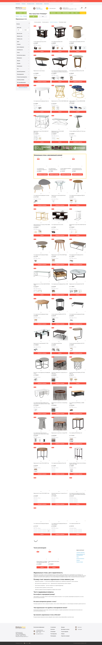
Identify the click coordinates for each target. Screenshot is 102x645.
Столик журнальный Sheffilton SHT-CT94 (77, 41)
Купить (42, 51)
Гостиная (26, 12)
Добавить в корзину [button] (42, 81)
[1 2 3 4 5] (42, 186)
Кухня (20, 12)
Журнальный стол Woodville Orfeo (75, 613)
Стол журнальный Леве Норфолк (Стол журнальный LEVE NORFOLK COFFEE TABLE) (42, 403)
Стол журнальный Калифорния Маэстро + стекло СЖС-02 (59, 524)
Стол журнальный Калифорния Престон (41, 101)
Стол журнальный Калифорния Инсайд (76, 314)
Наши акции (46, 3)
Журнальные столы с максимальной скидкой (48, 155)
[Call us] (47, 8)
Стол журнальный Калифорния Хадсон (76, 583)
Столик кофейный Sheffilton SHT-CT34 (58, 314)
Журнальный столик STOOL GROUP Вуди (59, 254)
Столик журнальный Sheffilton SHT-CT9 (41, 613)
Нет (43, 16)
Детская (59, 12)
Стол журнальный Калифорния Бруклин (41, 523)
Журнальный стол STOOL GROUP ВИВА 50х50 (59, 101)
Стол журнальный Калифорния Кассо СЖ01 (59, 283)
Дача (72, 12)
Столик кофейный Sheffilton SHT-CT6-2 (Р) (65, 169)
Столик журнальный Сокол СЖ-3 (40, 41)
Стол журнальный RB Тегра (56, 343)
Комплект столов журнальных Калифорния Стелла (42, 373)
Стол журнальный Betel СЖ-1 (74, 523)
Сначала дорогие (45, 22)
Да (33, 16)
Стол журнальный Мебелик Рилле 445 (58, 642)
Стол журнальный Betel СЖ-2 (56, 41)
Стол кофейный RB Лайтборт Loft (75, 432)
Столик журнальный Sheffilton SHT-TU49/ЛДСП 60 (77, 373)
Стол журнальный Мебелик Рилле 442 (58, 463)
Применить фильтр (23, 85)
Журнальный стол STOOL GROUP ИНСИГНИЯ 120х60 (57, 132)
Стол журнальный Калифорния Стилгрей (41, 195)
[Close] (29, 23)
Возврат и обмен (39, 3)
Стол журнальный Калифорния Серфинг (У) (41, 169)
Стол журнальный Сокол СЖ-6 (57, 224)
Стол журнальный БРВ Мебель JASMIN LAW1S (76, 403)
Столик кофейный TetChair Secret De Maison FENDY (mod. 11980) (77, 464)
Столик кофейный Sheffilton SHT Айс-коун (77, 131)
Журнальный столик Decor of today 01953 (59, 432)
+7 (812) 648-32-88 (52, 8)
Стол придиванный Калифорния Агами (41, 553)
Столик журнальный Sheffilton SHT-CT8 (41, 583)
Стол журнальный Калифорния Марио (41, 254)
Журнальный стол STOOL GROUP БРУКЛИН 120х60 (42, 284)
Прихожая (53, 12)
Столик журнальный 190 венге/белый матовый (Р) (77, 169)
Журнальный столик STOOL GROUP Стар (41, 463)
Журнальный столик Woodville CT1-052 (41, 343)
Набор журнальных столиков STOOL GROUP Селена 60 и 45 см (42, 225)
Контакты (23, 3)
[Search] (85, 4)
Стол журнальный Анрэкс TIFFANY (58, 583)
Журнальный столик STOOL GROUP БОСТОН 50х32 (77, 225)
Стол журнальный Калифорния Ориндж (59, 613)
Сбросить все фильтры (23, 87)
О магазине (18, 3)
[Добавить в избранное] (49, 39)
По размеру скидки (62, 22)
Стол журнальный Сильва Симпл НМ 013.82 (42, 642)
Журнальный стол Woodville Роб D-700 (76, 283)
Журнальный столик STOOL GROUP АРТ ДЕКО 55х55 (41, 132)
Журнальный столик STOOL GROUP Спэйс (41, 493)
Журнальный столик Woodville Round (58, 195)
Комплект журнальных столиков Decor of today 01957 (59, 373)
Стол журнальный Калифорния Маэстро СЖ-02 (77, 554)
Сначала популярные (54, 22)
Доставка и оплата (30, 3)
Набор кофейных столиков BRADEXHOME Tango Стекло (77, 102)
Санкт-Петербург (39, 8)
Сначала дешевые (37, 22)
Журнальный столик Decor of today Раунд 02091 (59, 403)
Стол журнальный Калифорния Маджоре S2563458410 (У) (53, 169)
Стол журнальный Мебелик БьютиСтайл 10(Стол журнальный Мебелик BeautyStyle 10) (77, 494)
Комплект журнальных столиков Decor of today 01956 (59, 494)
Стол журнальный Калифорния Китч (76, 254)
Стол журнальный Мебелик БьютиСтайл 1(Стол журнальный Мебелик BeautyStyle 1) (59, 71)
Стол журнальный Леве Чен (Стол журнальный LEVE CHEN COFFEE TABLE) (41, 433)
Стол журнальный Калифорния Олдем (41, 314)
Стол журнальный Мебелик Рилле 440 (76, 70)
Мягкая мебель (66, 12)
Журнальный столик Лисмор (39, 70)
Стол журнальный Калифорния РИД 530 (77, 195)
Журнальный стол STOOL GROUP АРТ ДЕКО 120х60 (77, 643)
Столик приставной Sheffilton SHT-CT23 (76, 343)
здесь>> (81, 1)
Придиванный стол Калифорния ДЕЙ (58, 553)
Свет (76, 12)
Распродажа (83, 12)
